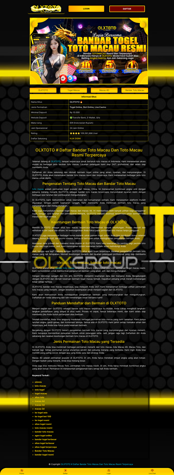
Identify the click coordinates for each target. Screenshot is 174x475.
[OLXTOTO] (46, 9)
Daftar (65, 473)
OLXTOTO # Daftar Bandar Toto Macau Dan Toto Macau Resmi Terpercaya (97, 464)
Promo (21, 473)
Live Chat (152, 473)
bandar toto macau (64, 268)
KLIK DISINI (75, 138)
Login (109, 473)
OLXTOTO (56, 161)
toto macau (38, 189)
